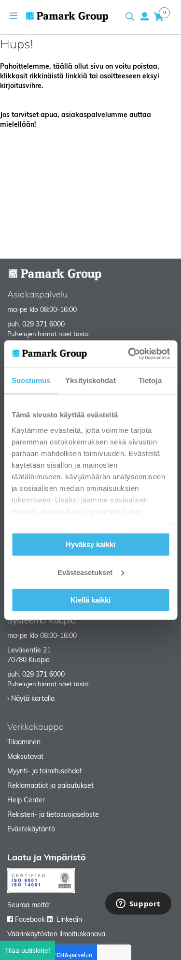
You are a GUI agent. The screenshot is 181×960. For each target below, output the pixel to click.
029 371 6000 (43, 324)
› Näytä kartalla (31, 699)
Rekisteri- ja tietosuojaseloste (53, 815)
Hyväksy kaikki (90, 544)
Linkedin (69, 920)
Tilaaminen (24, 742)
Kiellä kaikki (90, 600)
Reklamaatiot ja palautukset (50, 786)
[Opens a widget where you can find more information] (138, 904)
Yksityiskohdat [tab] (90, 380)
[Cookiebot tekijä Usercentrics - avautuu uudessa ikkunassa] (129, 353)
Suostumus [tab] (31, 380)
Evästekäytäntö (31, 829)
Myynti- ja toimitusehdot (44, 771)
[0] (158, 16)
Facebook (30, 920)
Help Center (26, 800)
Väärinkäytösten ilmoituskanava (56, 934)
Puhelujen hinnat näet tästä (48, 334)
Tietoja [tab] (150, 380)
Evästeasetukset (84, 572)
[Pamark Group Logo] (67, 17)
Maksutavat (25, 757)
